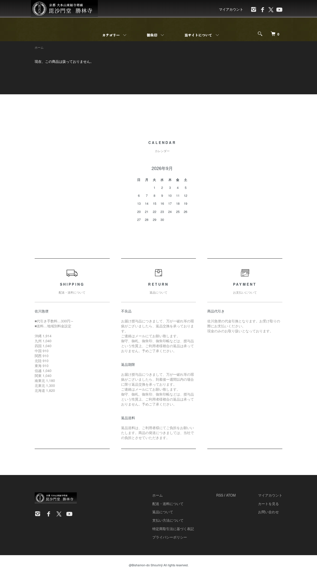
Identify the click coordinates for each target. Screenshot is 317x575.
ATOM (231, 495)
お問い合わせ (268, 511)
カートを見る (268, 503)
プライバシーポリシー (169, 537)
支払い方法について (168, 520)
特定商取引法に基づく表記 (173, 528)
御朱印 (152, 35)
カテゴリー (111, 35)
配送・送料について (168, 503)
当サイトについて (198, 35)
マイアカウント (231, 9)
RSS (219, 495)
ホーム (39, 47)
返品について (162, 511)
